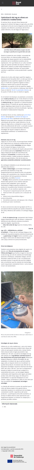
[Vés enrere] (1, 9)
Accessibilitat (11, 447)
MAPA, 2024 (4, 88)
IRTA (5, 407)
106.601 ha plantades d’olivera (20, 90)
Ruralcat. (17, 178)
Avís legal (4, 447)
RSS (22, 449)
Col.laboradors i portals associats (10, 449)
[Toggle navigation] (3, 2)
